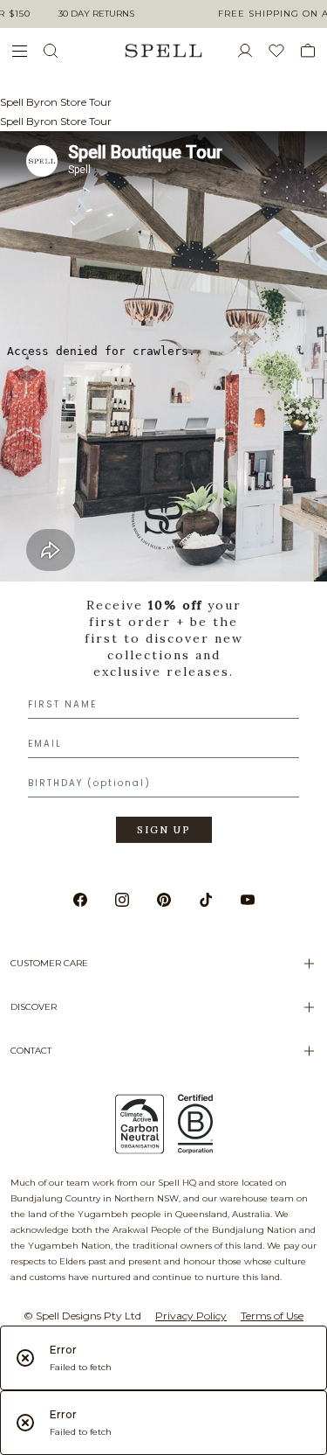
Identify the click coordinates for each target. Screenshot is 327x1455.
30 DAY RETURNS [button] (96, 13)
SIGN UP (164, 830)
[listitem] (163, 671)
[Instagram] (122, 900)
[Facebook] (80, 900)
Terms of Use (272, 1315)
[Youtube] (248, 900)
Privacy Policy (191, 1315)
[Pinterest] (164, 900)
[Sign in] (252, 50)
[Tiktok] (206, 900)
